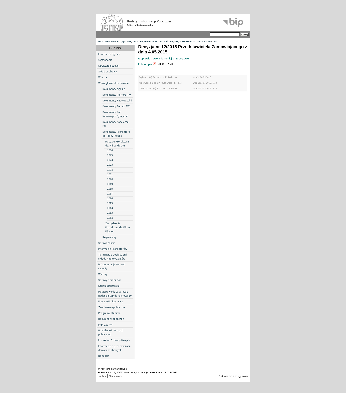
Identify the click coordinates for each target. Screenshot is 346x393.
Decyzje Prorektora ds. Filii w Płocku (192, 41)
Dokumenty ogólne (114, 89)
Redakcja (103, 356)
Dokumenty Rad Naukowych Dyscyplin (115, 114)
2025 (110, 155)
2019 (110, 184)
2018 (110, 189)
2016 (110, 198)
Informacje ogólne (109, 54)
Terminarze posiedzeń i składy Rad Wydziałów (112, 257)
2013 (110, 213)
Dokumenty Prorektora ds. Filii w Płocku (153, 41)
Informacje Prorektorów (112, 249)
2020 (110, 179)
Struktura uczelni (108, 66)
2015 (214, 41)
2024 (110, 160)
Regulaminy (109, 237)
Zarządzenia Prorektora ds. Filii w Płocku (117, 228)
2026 (110, 150)
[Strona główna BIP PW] (173, 22)
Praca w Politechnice (110, 302)
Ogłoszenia (105, 60)
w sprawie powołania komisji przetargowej (163, 59)
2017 (110, 194)
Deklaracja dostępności (233, 376)
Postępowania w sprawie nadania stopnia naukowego (115, 294)
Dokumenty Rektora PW (117, 95)
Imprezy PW (105, 325)
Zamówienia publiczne (111, 307)
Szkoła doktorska (109, 286)
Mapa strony (115, 376)
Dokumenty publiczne (111, 319)
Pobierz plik (145, 64)
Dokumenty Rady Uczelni (117, 101)
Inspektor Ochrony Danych (114, 340)
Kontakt (102, 376)
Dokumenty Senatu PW (116, 106)
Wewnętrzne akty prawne (118, 41)
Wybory (103, 274)
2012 (110, 218)
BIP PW (100, 41)
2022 (110, 170)
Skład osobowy (107, 72)
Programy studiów (109, 313)
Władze (102, 77)
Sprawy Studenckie (110, 280)
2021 (110, 174)
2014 (110, 208)
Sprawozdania (106, 243)
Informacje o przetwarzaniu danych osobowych (114, 348)
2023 (110, 165)
